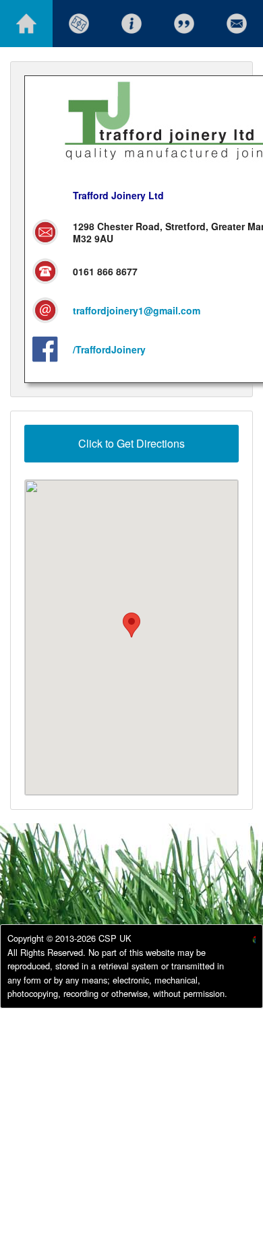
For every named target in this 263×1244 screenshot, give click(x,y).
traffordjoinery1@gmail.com (136, 310)
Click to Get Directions (131, 443)
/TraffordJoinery (109, 349)
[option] (243, 941)
